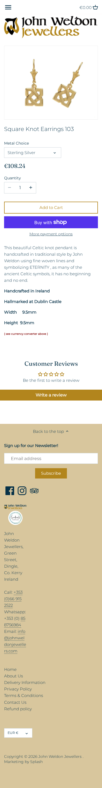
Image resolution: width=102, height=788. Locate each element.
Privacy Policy (18, 689)
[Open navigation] (8, 7)
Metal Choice (16, 143)
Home (10, 669)
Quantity (12, 178)
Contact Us (15, 702)
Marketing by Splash (23, 761)
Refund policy (18, 708)
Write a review (51, 395)
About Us (13, 675)
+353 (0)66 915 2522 (13, 599)
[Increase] (31, 187)
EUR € (13, 733)
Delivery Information (24, 682)
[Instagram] (22, 490)
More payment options (51, 234)
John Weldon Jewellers (60, 756)
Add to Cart (51, 207)
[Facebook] (9, 490)
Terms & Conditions (23, 695)
